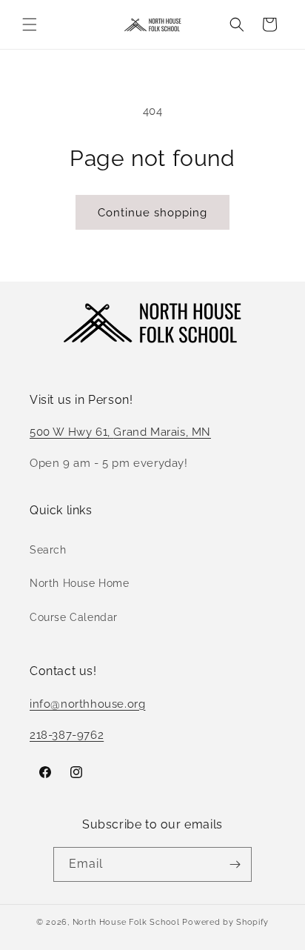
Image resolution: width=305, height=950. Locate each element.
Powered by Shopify (225, 922)
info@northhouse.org (87, 704)
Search (48, 550)
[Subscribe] (234, 864)
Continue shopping (152, 212)
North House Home (80, 583)
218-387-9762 (67, 735)
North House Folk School (126, 922)
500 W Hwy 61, (71, 432)
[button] (29, 24)
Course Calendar (74, 617)
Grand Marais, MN (162, 432)
